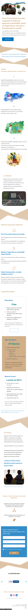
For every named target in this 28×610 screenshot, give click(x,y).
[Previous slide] (2, 582)
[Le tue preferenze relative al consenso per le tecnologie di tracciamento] (25, 607)
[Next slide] (26, 582)
